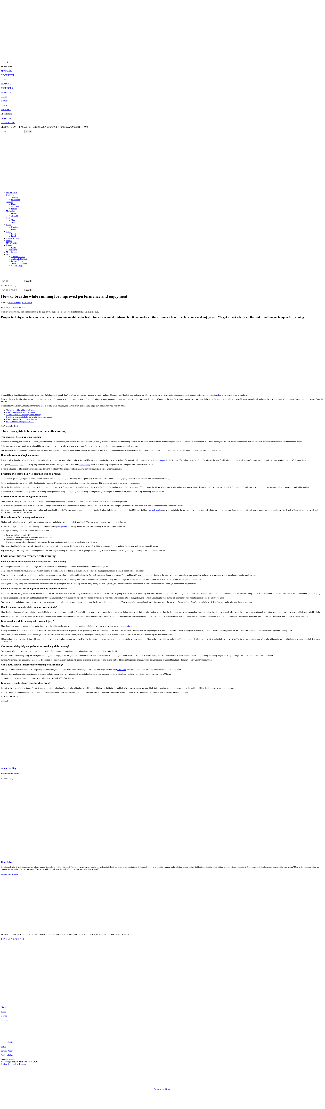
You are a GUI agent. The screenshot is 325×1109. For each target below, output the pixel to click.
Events (9, 245)
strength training (155, 510)
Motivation (10, 211)
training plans (87, 651)
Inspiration (15, 199)
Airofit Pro (121, 670)
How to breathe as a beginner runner (20, 412)
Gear (8, 218)
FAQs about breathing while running (21, 421)
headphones (62, 526)
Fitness (14, 209)
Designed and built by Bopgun (13, 1064)
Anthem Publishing (19, 259)
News (8, 231)
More (8, 254)
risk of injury (126, 626)
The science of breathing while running (21, 410)
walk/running (84, 464)
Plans (13, 204)
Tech (13, 222)
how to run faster (240, 395)
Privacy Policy (17, 261)
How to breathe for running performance (22, 419)
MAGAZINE (11, 243)
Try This (14, 215)
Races (13, 234)
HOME (4, 285)
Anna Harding (14, 302)
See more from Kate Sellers (9, 874)
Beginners (10, 195)
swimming (39, 651)
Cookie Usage (17, 266)
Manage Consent (8, 1059)
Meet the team (11, 252)
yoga (30, 651)
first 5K (221, 395)
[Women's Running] (64, 57)
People (14, 213)
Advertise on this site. (162, 1089)
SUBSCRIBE (11, 193)
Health (8, 225)
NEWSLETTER (13, 238)
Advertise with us (18, 257)
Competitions (11, 250)
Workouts (15, 206)
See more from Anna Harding (10, 773)
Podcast (9, 241)
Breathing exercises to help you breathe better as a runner (29, 417)
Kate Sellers (27, 302)
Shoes (13, 220)
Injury (13, 229)
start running (160, 460)
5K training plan (16, 464)
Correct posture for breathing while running (23, 415)
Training (14, 197)
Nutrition (14, 227)
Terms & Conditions (19, 263)
